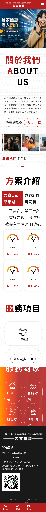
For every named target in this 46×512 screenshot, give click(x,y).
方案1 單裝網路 (11, 198)
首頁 (4, 462)
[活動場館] (33, 418)
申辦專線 (5, 509)
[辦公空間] (13, 418)
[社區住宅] (13, 392)
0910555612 (16, 457)
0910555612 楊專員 (20, 452)
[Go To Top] (40, 507)
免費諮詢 (17, 509)
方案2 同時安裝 (31, 198)
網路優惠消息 (8, 469)
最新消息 (10, 462)
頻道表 (29, 509)
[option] (23, 27)
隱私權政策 (19, 469)
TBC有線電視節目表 (30, 465)
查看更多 (19, 358)
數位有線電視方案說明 (11, 465)
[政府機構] (33, 392)
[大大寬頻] (18, 4)
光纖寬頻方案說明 (22, 462)
